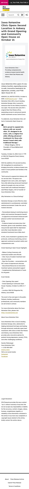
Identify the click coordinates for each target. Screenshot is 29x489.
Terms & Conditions (14, 486)
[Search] (18, 15)
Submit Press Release (14, 482)
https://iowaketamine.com (9, 312)
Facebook (4, 356)
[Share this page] (26, 14)
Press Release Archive (17, 479)
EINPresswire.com (11, 99)
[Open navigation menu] (3, 14)
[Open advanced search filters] (22, 15)
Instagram (4, 354)
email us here (5, 350)
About (7, 479)
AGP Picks (4, 2)
